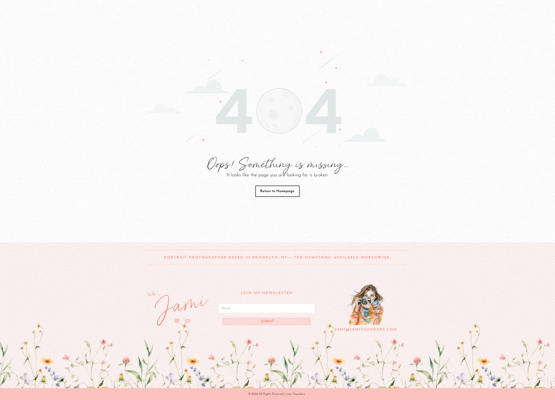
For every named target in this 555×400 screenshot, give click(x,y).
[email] (187, 321)
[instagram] (177, 321)
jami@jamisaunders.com (366, 329)
